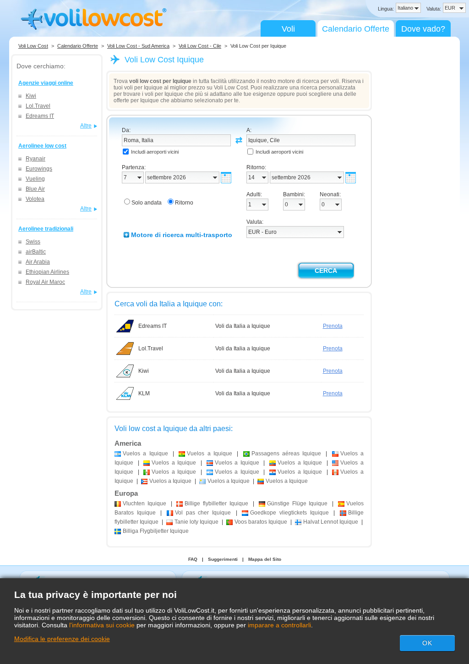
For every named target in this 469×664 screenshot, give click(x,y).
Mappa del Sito (264, 559)
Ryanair (35, 158)
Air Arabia (38, 262)
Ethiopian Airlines (47, 272)
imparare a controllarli (279, 625)
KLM (144, 393)
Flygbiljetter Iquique (156, 531)
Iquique (144, 503)
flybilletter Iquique (216, 503)
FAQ (192, 559)
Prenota (333, 326)
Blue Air (35, 189)
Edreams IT (40, 116)
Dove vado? (423, 28)
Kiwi (31, 96)
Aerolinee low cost (42, 146)
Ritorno (184, 202)
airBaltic (36, 252)
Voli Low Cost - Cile (200, 46)
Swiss (33, 241)
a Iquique (145, 453)
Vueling (35, 179)
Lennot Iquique (330, 522)
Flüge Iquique (297, 503)
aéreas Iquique (286, 453)
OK (427, 643)
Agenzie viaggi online (45, 83)
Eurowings (39, 169)
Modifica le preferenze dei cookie (62, 638)
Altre (86, 125)
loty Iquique (196, 522)
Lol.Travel (38, 106)
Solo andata (146, 202)
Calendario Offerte (355, 28)
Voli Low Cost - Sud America (138, 46)
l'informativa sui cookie (102, 625)
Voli (288, 28)
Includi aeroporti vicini (155, 152)
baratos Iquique (260, 522)
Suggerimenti (223, 559)
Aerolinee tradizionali (45, 229)
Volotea (35, 199)
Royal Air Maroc (45, 282)
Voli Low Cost (33, 46)
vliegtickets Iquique (289, 512)
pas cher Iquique (203, 512)
